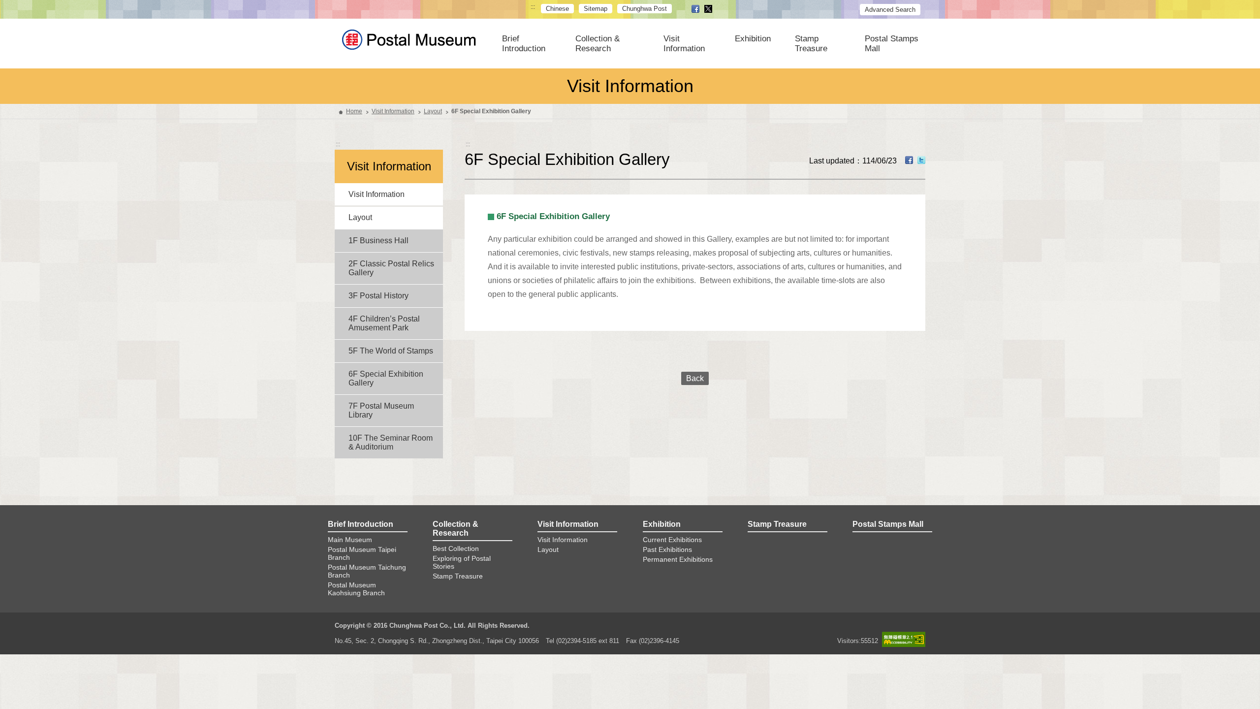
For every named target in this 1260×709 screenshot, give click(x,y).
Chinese (557, 8)
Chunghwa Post (644, 8)
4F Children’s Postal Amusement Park (384, 323)
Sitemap (595, 8)
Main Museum (350, 540)
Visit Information (684, 43)
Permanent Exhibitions (678, 559)
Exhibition (753, 38)
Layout (433, 111)
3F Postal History (378, 295)
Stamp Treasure (811, 43)
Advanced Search (890, 9)
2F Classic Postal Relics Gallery (391, 268)
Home (354, 111)
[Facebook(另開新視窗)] (909, 161)
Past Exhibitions (667, 549)
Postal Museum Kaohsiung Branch (356, 589)
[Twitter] (708, 9)
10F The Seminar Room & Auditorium (390, 442)
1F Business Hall (378, 240)
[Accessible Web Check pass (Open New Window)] (903, 639)
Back (695, 378)
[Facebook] (695, 9)
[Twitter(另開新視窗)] (921, 161)
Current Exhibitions (672, 540)
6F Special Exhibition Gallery (385, 378)
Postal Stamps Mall (891, 43)
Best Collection (456, 548)
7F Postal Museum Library (381, 410)
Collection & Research (597, 43)
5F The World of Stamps (390, 351)
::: (533, 7)
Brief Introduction (523, 43)
